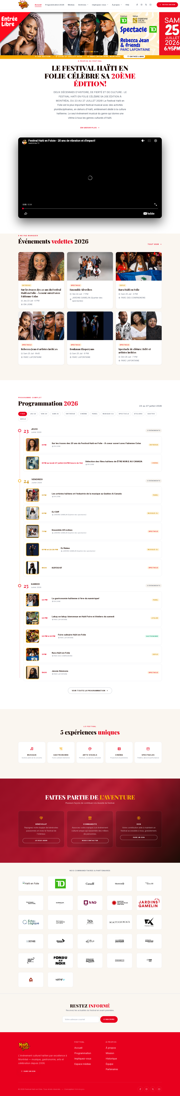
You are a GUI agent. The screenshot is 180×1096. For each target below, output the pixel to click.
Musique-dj (108, 414)
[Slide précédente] (79, 52)
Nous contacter (90, 840)
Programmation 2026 (54, 5)
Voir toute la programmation (88, 690)
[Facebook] (137, 5)
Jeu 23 (33, 414)
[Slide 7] (94, 51)
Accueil (38, 5)
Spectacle (124, 414)
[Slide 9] (97, 51)
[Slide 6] (91, 51)
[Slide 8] (95, 51)
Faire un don (139, 837)
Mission (110, 1053)
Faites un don (168, 5)
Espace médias (82, 1064)
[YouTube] (150, 5)
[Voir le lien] (90, 33)
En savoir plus (88, 128)
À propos (116, 5)
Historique (111, 1058)
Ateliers (138, 414)
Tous (22, 414)
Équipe (109, 1064)
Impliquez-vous (99, 5)
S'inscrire (109, 1019)
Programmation (82, 1053)
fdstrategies (79, 1089)
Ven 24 (44, 414)
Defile (23, 419)
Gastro (151, 414)
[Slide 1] (82, 51)
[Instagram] (141, 5)
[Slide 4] (87, 51)
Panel (95, 414)
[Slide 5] (89, 51)
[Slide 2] (84, 51)
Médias (71, 5)
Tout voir (153, 244)
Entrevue (70, 414)
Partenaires (112, 1069)
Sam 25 (55, 414)
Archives (82, 5)
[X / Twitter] (146, 5)
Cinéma (83, 414)
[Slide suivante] (101, 52)
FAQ (127, 5)
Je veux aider (41, 840)
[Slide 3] (85, 51)
